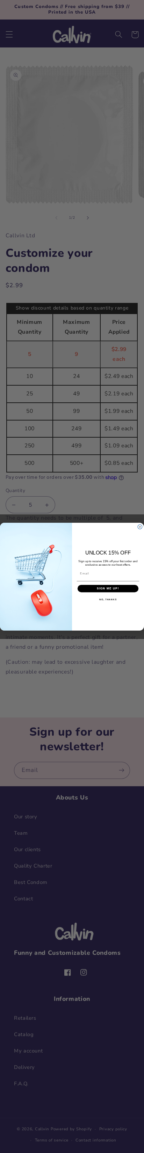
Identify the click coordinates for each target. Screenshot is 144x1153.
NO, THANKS (108, 599)
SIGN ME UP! (108, 588)
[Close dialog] (140, 527)
